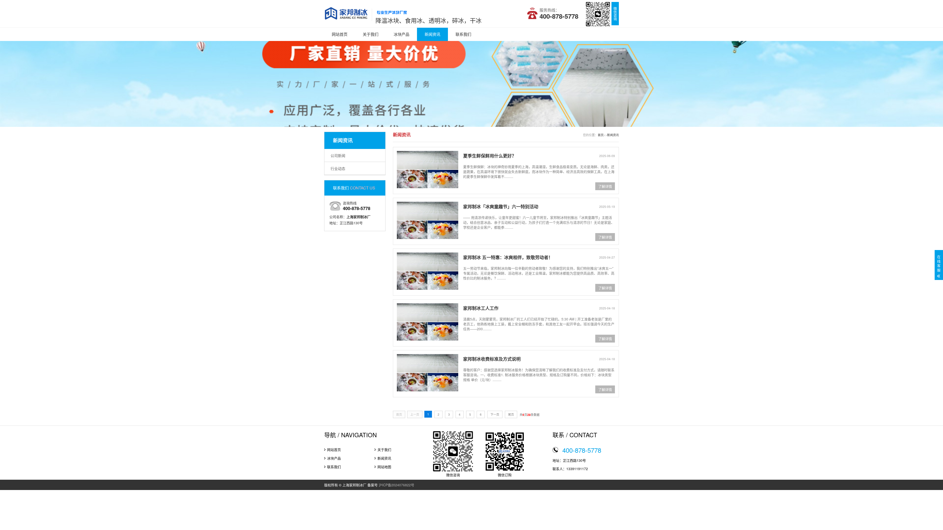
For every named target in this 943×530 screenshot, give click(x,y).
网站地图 (384, 466)
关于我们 (370, 34)
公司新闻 (338, 155)
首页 (601, 135)
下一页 (494, 414)
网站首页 (339, 34)
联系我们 (463, 34)
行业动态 (338, 168)
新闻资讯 (432, 34)
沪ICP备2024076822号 (396, 484)
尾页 (511, 414)
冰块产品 (401, 34)
